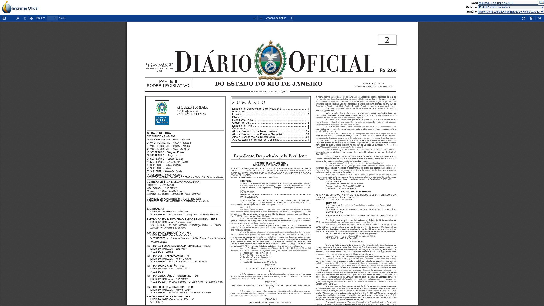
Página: (40, 18)
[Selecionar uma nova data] (541, 2)
